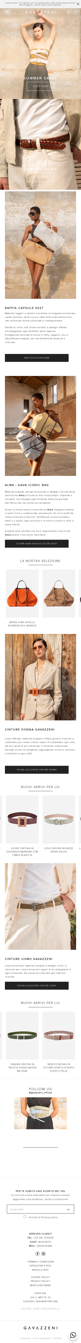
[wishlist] (68, 12)
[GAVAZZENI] (40, 12)
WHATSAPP (44, 1241)
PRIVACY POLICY (40, 1281)
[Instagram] (42, 1254)
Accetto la (43, 1217)
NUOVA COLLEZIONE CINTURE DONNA (37, 770)
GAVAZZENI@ (44, 1245)
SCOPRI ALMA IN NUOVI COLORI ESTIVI (37, 544)
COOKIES (57, 1338)
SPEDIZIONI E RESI (40, 1265)
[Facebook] (38, 1254)
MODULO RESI (40, 1269)
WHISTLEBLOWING (40, 1285)
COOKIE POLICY (40, 1277)
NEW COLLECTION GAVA (36, 358)
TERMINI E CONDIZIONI (40, 1261)
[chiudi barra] (78, 4)
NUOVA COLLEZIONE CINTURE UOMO (36, 985)
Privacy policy (49, 1217)
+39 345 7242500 (43, 1237)
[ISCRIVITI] (68, 1210)
